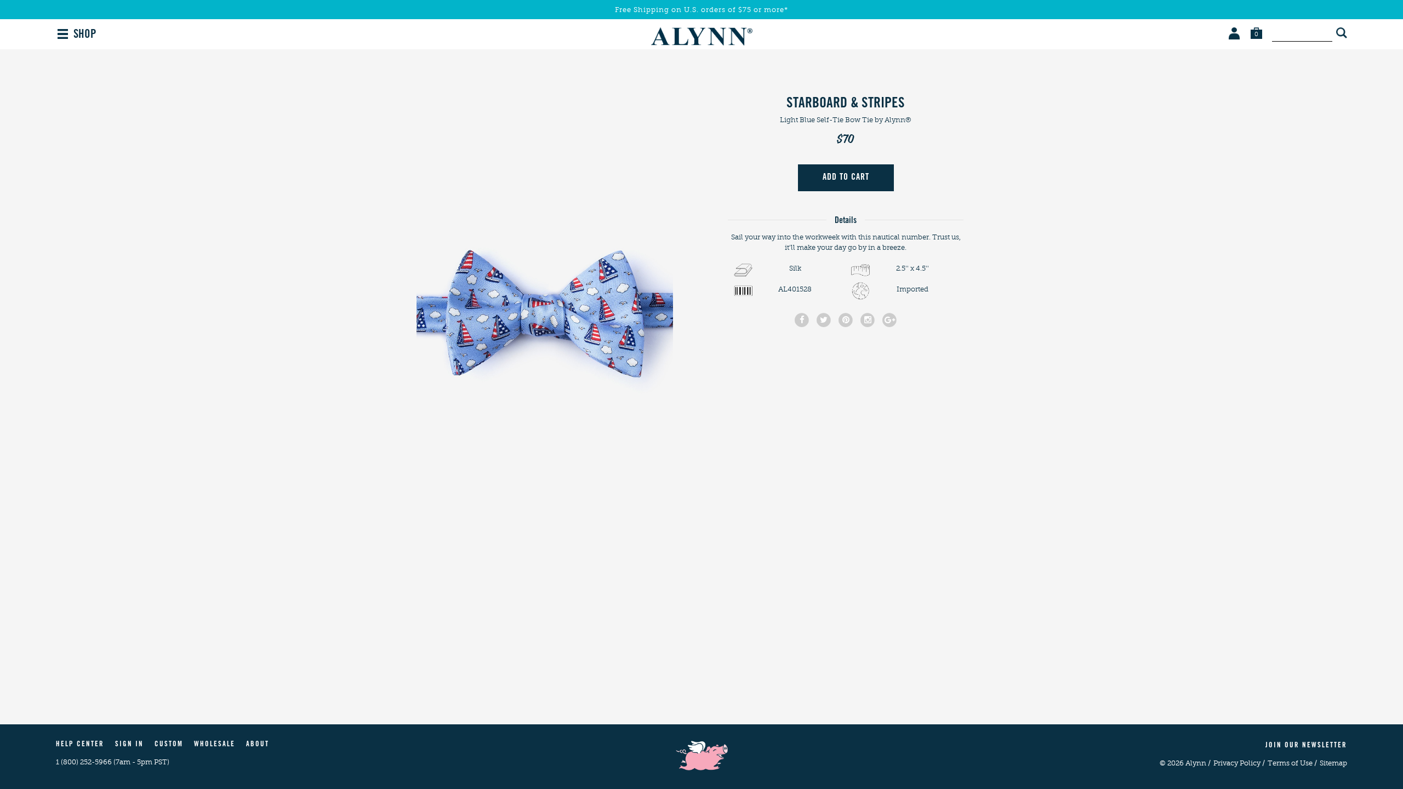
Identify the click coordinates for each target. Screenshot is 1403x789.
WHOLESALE (214, 744)
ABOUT (257, 744)
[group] (545, 252)
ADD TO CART (846, 177)
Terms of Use (1292, 763)
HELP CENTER (80, 744)
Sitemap (1333, 763)
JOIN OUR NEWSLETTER (1306, 746)
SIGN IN (129, 744)
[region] (545, 252)
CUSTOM (169, 744)
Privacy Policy (1239, 763)
